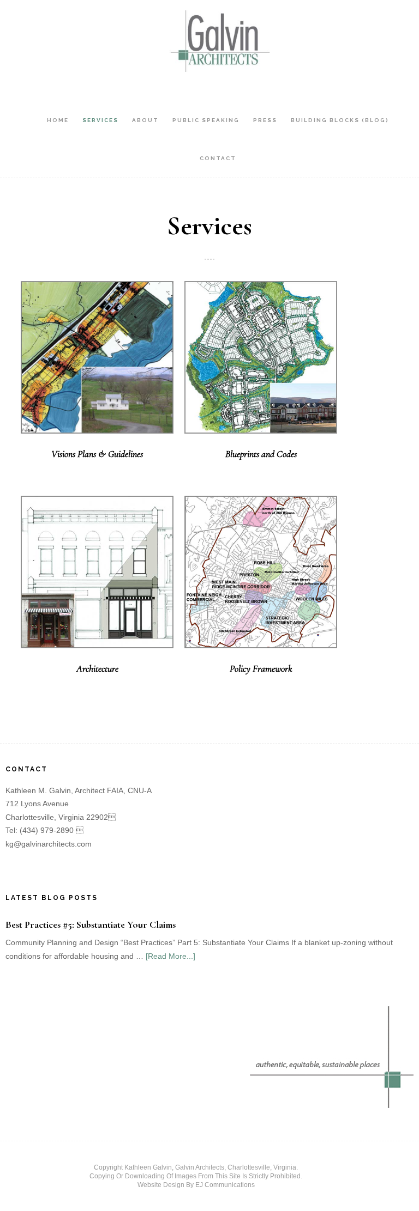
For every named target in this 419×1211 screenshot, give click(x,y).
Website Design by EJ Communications (196, 1185)
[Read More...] (170, 956)
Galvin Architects (218, 40)
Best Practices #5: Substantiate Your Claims (90, 924)
